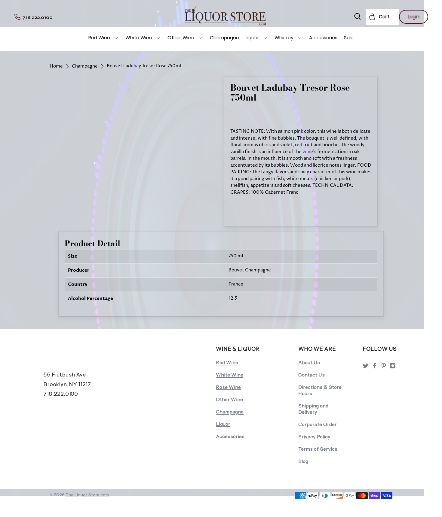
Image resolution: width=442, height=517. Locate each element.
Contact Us (311, 375)
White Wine (138, 37)
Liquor (252, 37)
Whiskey (284, 37)
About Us (309, 362)
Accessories (323, 37)
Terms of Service (317, 449)
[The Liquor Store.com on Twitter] (366, 367)
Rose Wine (228, 387)
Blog (303, 461)
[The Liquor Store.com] (84, 357)
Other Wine (180, 37)
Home (56, 66)
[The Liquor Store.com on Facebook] (375, 367)
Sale (349, 37)
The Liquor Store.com (87, 494)
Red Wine (99, 37)
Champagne (224, 37)
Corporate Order (317, 424)
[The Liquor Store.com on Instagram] (393, 367)
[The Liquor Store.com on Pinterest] (384, 367)
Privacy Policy (314, 437)
